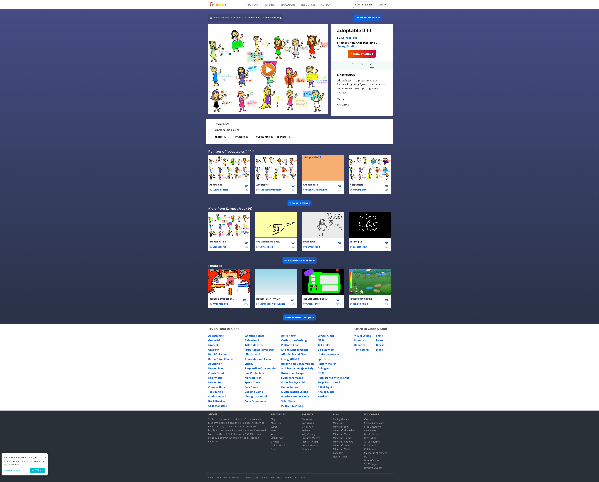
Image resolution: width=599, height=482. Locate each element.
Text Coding (361, 349)
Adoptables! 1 (310, 184)
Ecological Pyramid (293, 382)
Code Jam (338, 452)
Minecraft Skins (341, 426)
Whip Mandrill (220, 303)
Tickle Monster (254, 345)
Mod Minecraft (217, 396)
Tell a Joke (324, 345)
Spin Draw (324, 359)
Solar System (289, 401)
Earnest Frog (349, 37)
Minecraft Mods (341, 449)
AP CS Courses (372, 441)
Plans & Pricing (310, 441)
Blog (273, 419)
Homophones (289, 387)
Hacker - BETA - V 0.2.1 (268, 298)
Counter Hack (216, 387)
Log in (382, 4)
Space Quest (252, 382)
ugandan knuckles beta (221, 298)
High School (370, 437)
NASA (321, 340)
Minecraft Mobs (341, 434)
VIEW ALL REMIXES (299, 203)
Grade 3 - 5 (214, 345)
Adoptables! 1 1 (358, 184)
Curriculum (308, 422)
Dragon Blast (216, 368)
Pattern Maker (327, 363)
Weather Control (255, 335)
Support (275, 426)
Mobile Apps (277, 437)
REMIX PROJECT (362, 54)
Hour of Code (340, 456)
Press (273, 430)
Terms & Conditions (231, 478)
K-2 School (370, 445)
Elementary (370, 430)
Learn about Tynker (368, 17)
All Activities (216, 335)
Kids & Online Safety (271, 478)
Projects (238, 17)
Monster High (253, 377)
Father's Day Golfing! (361, 298)
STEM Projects (371, 464)
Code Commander (256, 401)
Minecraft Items (341, 445)
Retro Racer (288, 335)
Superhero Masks (292, 377)
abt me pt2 (356, 241)
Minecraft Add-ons (343, 441)
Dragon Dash (216, 382)
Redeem (306, 430)
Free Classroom (372, 426)
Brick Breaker (216, 401)
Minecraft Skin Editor (344, 430)
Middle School (372, 434)
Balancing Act (253, 340)
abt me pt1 (309, 241)
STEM (321, 373)
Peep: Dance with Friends (333, 377)
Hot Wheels (215, 377)
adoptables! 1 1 (217, 241)
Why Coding (308, 434)
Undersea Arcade (328, 354)
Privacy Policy (251, 478)
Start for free (363, 4)
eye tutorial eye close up (268, 241)
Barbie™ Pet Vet (218, 354)
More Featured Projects (299, 317)
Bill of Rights (326, 387)
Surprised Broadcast (270, 189)
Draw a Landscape (292, 373)
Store (273, 449)
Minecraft (360, 340)
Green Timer (312, 303)
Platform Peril (290, 345)
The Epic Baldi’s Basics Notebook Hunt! (315, 298)
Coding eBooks (279, 445)
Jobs (273, 434)
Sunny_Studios (347, 46)
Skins (379, 335)
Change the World (256, 396)
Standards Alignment (375, 452)
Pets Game (251, 387)
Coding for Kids (221, 17)
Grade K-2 (214, 340)
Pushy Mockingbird (316, 189)
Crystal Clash (326, 335)
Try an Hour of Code (223, 329)
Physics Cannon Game (295, 396)
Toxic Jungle (215, 392)
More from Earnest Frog (299, 260)
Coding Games (341, 419)
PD (365, 456)
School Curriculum (374, 422)
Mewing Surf (359, 189)
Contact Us (300, 478)
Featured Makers (311, 437)
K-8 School (370, 449)
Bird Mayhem (326, 349)
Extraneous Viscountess (272, 303)
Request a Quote (373, 467)
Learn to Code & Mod (370, 329)
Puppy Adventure (292, 406)
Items (379, 340)
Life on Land (252, 354)
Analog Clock (326, 392)
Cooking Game (254, 392)
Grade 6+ (213, 349)
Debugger (324, 368)
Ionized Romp (360, 303)
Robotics (359, 345)
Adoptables (215, 184)
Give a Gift (307, 426)
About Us (276, 422)
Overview (307, 419)
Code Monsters (217, 406)
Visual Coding (362, 335)
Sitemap (275, 441)
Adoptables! (262, 184)
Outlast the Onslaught (295, 340)
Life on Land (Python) (294, 349)
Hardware (324, 396)
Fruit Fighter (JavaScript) (260, 349)
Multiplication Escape (294, 392)
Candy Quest (216, 373)
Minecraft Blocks (342, 437)
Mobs (379, 349)
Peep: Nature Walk (329, 382)
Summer (306, 449)
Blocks (380, 345)
